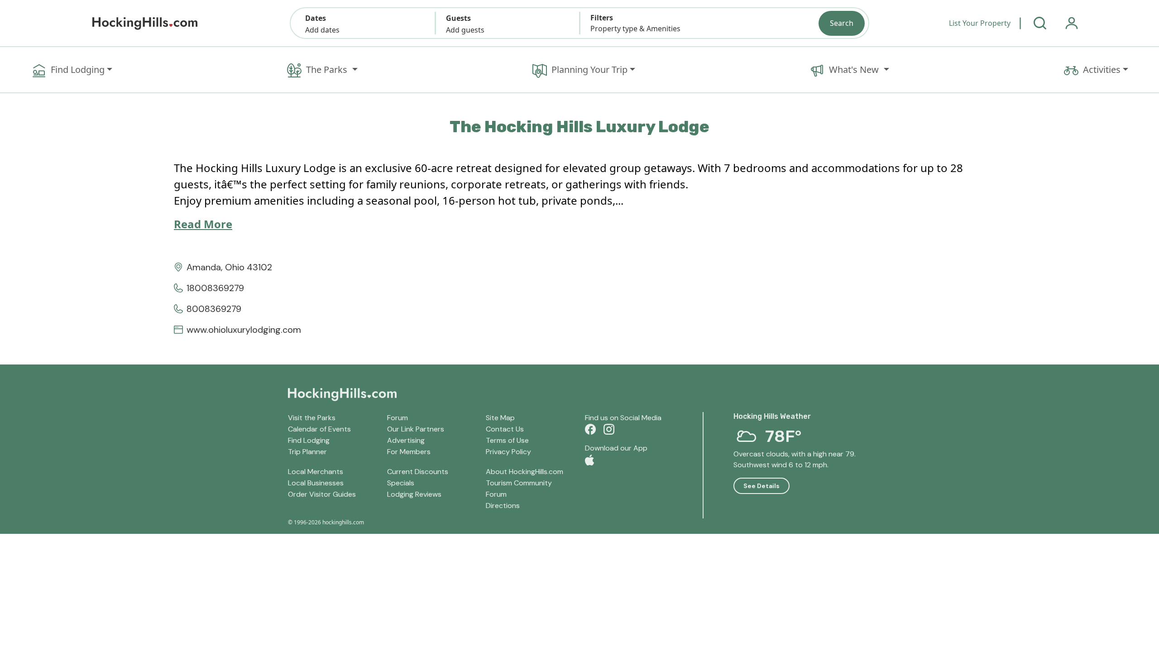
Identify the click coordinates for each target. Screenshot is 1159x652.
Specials (400, 483)
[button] (363, 23)
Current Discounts (417, 471)
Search (841, 23)
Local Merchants (315, 471)
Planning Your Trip (589, 69)
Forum (397, 417)
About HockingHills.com (524, 471)
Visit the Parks (311, 417)
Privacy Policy (508, 451)
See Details (761, 486)
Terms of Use (507, 440)
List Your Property (980, 23)
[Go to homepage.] (144, 23)
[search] (1040, 23)
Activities (1102, 69)
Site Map (500, 417)
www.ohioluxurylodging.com (244, 330)
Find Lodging (78, 69)
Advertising (406, 440)
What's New (855, 69)
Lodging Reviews (414, 494)
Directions (503, 505)
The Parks (328, 69)
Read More (203, 223)
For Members (409, 451)
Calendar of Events (319, 429)
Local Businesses (316, 483)
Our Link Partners (415, 429)
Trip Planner (307, 451)
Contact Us (505, 429)
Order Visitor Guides (322, 494)
